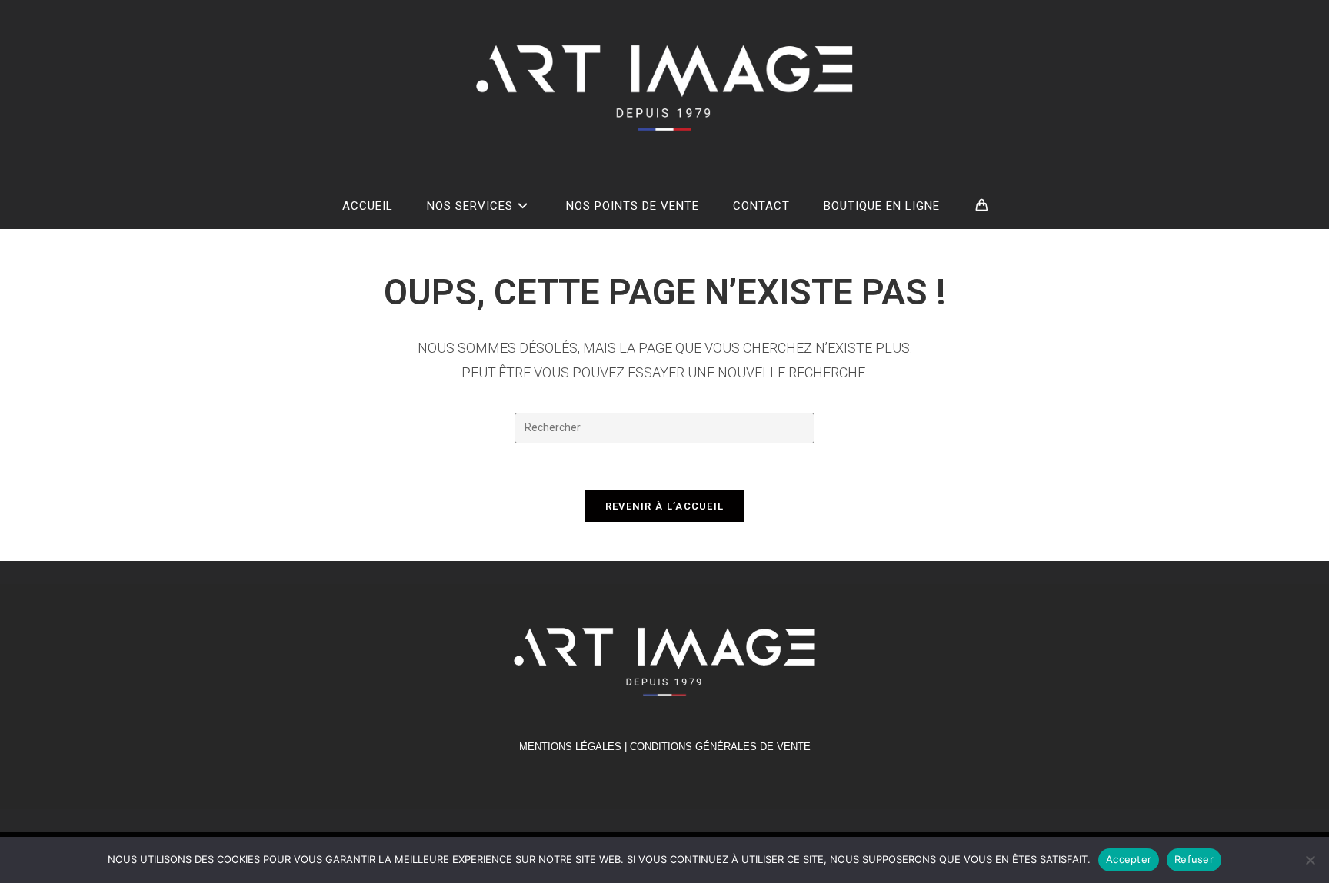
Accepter (1128, 859)
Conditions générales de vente (720, 746)
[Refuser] (1309, 860)
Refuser (1194, 859)
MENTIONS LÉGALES (570, 746)
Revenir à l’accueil (664, 506)
